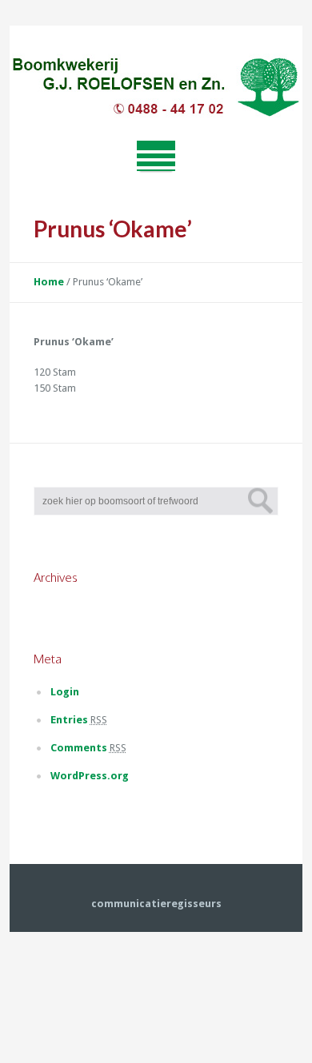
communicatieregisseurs (156, 904)
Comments (88, 748)
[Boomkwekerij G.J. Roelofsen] (156, 89)
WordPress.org (89, 776)
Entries (78, 720)
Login (64, 692)
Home (49, 282)
